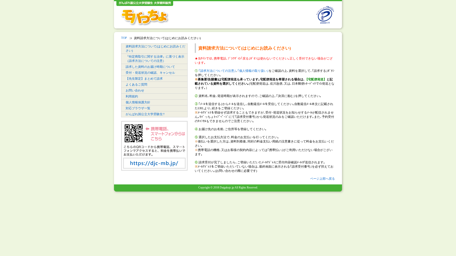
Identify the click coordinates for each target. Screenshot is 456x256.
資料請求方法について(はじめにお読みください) (155, 48)
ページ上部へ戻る (322, 178)
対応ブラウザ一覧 (138, 108)
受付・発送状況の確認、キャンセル (150, 72)
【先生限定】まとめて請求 (144, 78)
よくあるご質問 (136, 84)
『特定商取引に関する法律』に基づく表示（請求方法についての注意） (155, 59)
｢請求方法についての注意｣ (217, 71)
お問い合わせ (135, 90)
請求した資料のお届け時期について (150, 67)
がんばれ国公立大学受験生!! (145, 114)
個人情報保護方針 (138, 102)
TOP (124, 38)
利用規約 (132, 96)
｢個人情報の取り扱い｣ (253, 71)
